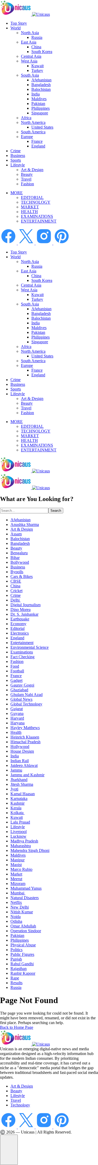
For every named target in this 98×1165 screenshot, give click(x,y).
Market (16, 874)
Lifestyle (17, 165)
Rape (14, 978)
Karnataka (18, 798)
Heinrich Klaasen (24, 737)
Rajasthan (18, 968)
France (37, 141)
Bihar (15, 557)
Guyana (17, 713)
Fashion (27, 184)
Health (15, 732)
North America (33, 122)
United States (42, 127)
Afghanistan (41, 80)
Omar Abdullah (23, 926)
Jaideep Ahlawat (24, 765)
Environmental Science (29, 647)
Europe (27, 136)
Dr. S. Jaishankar (24, 614)
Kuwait (37, 66)
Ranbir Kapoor (22, 973)
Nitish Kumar (21, 912)
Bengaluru (19, 553)
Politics (16, 949)
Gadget (16, 680)
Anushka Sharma (24, 524)
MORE (16, 193)
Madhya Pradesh (24, 841)
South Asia (30, 75)
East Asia (28, 42)
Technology (20, 1105)
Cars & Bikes (21, 576)
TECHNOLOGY (35, 202)
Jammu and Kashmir (27, 775)
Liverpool (18, 831)
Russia (36, 37)
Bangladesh (41, 84)
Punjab (16, 959)
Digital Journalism (25, 605)
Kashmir (17, 803)
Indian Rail (19, 760)
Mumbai (17, 893)
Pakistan (38, 103)
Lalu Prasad (20, 822)
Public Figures (22, 954)
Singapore (39, 113)
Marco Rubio (21, 869)
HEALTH (29, 211)
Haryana (17, 723)
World (15, 28)
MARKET (30, 207)
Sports (15, 160)
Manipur (17, 860)
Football (17, 671)
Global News (21, 699)
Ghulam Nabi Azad (26, 694)
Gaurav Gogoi (22, 685)
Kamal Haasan (22, 794)
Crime (15, 151)
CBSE (15, 581)
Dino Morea (20, 609)
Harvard (17, 718)
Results (16, 983)
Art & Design (32, 169)
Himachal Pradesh (25, 742)
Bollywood (19, 562)
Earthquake (19, 619)
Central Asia (31, 56)
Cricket (16, 590)
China (36, 47)
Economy (18, 623)
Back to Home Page (16, 1027)
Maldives (39, 99)
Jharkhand (18, 779)
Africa (26, 117)
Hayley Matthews (25, 727)
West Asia (29, 61)
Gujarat (16, 709)
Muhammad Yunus (26, 888)
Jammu (16, 770)
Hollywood (19, 746)
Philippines (40, 108)
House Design (22, 751)
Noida (15, 916)
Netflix (16, 902)
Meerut (16, 879)
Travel (26, 179)
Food (14, 666)
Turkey (37, 70)
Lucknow (18, 836)
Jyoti (14, 789)
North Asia (30, 32)
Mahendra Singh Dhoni (29, 850)
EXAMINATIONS (37, 216)
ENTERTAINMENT (38, 221)
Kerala (15, 808)
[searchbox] (24, 510)
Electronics (19, 633)
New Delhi (19, 907)
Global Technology (26, 704)
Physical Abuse (23, 945)
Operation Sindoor (25, 931)
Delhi (15, 600)
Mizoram (17, 883)
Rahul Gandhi (22, 964)
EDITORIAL (32, 197)
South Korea (41, 51)
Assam (16, 534)
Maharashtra (20, 846)
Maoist (16, 864)
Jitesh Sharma (21, 784)
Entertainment (21, 642)
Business (17, 155)
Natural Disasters (24, 897)
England (38, 146)
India (35, 94)
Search (55, 511)
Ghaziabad (19, 690)
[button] (9, 1150)
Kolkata (17, 812)
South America (33, 132)
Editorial (17, 628)
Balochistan (41, 89)
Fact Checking (22, 657)
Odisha (16, 921)
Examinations (21, 652)
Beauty (27, 174)
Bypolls (16, 572)
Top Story (18, 23)
